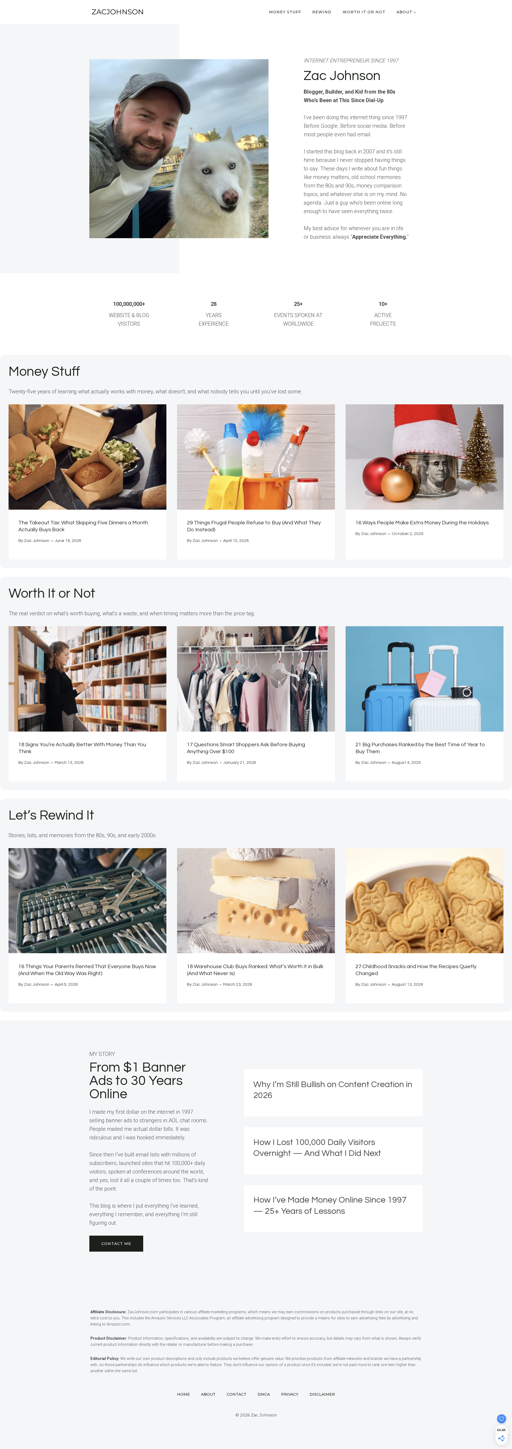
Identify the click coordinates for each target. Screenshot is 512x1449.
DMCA (264, 1394)
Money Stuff (285, 12)
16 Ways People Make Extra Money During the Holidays (422, 522)
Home (183, 1394)
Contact (236, 1394)
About (208, 1394)
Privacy (289, 1394)
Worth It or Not (364, 12)
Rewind (321, 12)
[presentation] (87, 457)
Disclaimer (322, 1394)
